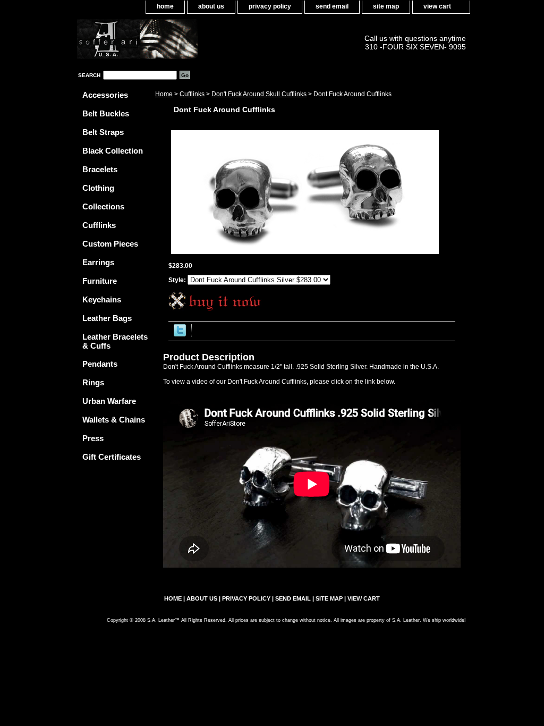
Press (93, 438)
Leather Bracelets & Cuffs (115, 341)
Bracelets (99, 169)
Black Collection (112, 150)
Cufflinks (192, 94)
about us (211, 6)
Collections (103, 206)
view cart (437, 6)
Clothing (98, 187)
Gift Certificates (111, 456)
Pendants (99, 363)
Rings (93, 382)
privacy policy (270, 6)
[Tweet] (180, 334)
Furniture (99, 280)
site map (386, 6)
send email (332, 6)
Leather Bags (107, 318)
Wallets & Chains (113, 419)
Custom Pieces (110, 243)
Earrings (98, 262)
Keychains (101, 299)
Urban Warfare (109, 401)
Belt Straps (103, 132)
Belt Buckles (105, 113)
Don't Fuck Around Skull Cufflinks (259, 94)
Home (164, 94)
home (165, 6)
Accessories (105, 94)
